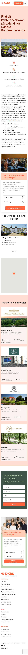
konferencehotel (11, 121)
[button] (14, 273)
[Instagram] (4, 645)
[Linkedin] (2, 645)
